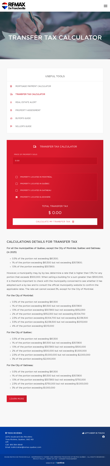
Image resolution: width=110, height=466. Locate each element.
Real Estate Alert (26, 102)
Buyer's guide (23, 118)
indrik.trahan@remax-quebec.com (26, 447)
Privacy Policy (39, 459)
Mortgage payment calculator (33, 86)
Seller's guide (23, 126)
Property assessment (28, 110)
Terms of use (51, 459)
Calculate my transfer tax (53, 222)
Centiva (60, 463)
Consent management (68, 459)
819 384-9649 (16, 445)
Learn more (16, 399)
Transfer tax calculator (30, 94)
